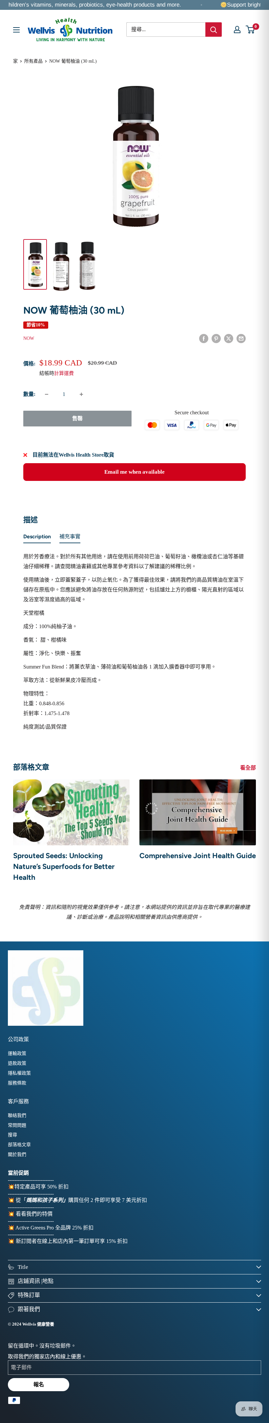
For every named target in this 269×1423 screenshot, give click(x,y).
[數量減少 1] (46, 394)
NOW (28, 338)
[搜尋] (213, 29)
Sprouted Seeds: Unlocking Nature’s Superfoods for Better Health (63, 866)
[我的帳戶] (237, 29)
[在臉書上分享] (203, 338)
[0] (250, 29)
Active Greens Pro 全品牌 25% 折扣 (54, 1227)
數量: (29, 394)
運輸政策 (17, 1053)
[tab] (37, 538)
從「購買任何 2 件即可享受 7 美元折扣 (81, 1200)
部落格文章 (19, 1144)
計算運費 (64, 373)
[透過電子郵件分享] (241, 338)
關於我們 (17, 1154)
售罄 (77, 418)
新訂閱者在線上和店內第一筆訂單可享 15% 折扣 (72, 1241)
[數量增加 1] (81, 394)
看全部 (248, 768)
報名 (38, 1384)
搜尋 (12, 1134)
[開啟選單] (16, 29)
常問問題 (17, 1125)
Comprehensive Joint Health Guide (197, 855)
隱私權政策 (19, 1073)
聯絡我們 (17, 1115)
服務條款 (17, 1083)
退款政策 (17, 1063)
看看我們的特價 (34, 1214)
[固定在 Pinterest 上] (216, 338)
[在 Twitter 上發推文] (228, 338)
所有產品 (33, 61)
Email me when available (134, 472)
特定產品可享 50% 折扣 (41, 1186)
